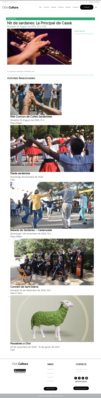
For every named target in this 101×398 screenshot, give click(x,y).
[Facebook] (75, 378)
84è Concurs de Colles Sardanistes (31, 116)
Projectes (51, 373)
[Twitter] (79, 378)
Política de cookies (58, 396)
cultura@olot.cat (81, 369)
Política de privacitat (48, 396)
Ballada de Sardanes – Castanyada (31, 230)
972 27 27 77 (81, 372)
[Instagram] (83, 378)
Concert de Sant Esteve (24, 286)
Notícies (50, 377)
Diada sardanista (20, 173)
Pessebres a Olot (20, 343)
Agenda (50, 369)
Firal (44, 26)
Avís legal (40, 396)
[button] (96, 7)
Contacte (50, 381)
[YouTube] (86, 378)
